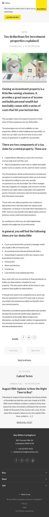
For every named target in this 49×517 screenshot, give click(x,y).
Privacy (24, 504)
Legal (25, 507)
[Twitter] (29, 337)
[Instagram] (22, 460)
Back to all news (24, 360)
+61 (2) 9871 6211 (25, 449)
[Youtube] (33, 460)
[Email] (34, 337)
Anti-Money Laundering (24, 511)
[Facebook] (23, 337)
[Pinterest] (27, 460)
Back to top (25, 494)
